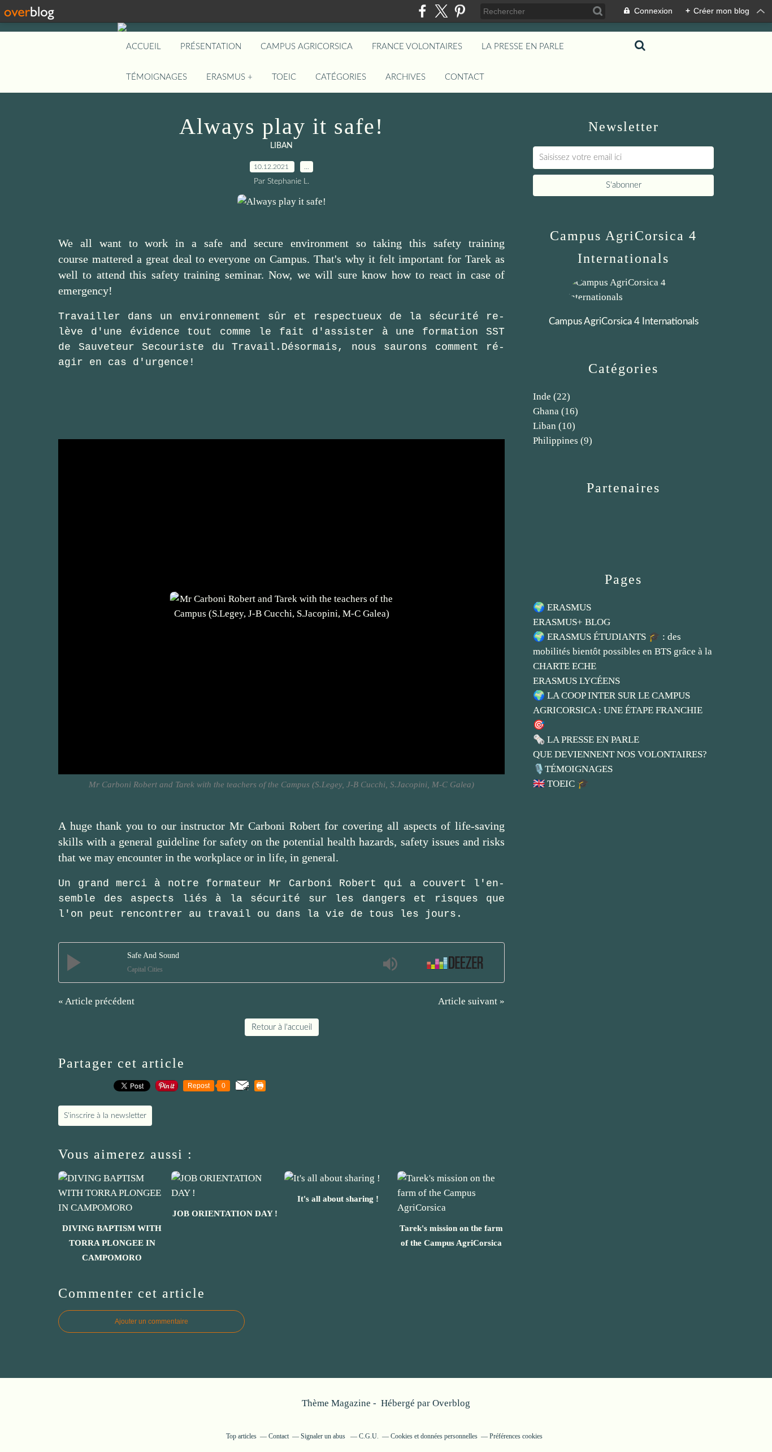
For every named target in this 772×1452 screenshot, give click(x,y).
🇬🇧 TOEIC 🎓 (561, 783)
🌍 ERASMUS (562, 607)
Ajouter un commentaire (151, 1321)
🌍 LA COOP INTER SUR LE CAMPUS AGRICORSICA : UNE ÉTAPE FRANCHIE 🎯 (617, 710)
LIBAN (281, 146)
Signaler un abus (324, 1436)
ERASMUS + (229, 77)
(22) (551, 396)
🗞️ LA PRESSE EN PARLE (586, 739)
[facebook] (422, 11)
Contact (464, 77)
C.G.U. (369, 1436)
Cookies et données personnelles (434, 1436)
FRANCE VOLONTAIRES (417, 46)
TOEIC (284, 77)
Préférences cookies (516, 1436)
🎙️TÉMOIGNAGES (573, 769)
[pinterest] (460, 11)
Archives (405, 77)
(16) (555, 411)
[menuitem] (144, 47)
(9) (562, 440)
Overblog (451, 1403)
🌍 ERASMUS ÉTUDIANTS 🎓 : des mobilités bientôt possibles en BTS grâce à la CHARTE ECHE (622, 651)
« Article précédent (96, 1001)
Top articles (241, 1436)
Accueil (143, 46)
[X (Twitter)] (441, 11)
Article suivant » (471, 1001)
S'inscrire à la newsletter (105, 1116)
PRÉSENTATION (210, 46)
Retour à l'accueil (281, 1027)
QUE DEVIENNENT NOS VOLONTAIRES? (620, 754)
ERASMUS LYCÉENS (576, 680)
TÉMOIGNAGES (156, 77)
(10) (554, 426)
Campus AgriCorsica (307, 46)
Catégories (340, 77)
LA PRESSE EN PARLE (523, 46)
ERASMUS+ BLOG (571, 622)
